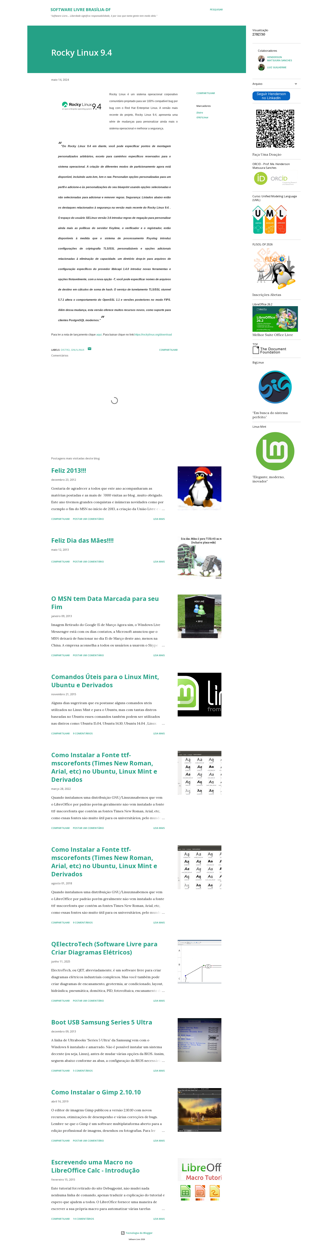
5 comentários (83, 1070)
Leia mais (159, 519)
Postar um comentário (88, 519)
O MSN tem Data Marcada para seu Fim (105, 602)
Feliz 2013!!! (68, 470)
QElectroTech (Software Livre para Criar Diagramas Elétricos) (104, 948)
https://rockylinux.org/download (153, 334)
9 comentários (83, 733)
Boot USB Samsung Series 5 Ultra (101, 1022)
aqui (99, 334)
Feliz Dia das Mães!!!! (82, 540)
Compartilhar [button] (205, 93)
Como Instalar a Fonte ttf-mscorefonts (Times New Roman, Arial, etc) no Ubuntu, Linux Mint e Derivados (104, 767)
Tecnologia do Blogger (139, 1233)
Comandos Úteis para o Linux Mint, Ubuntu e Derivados (105, 681)
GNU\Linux (202, 117)
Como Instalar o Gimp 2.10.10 (96, 1092)
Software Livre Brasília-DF (81, 9)
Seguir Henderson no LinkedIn (271, 96)
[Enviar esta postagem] (89, 349)
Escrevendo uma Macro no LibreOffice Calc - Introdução (95, 1166)
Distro (199, 112)
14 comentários (83, 1218)
